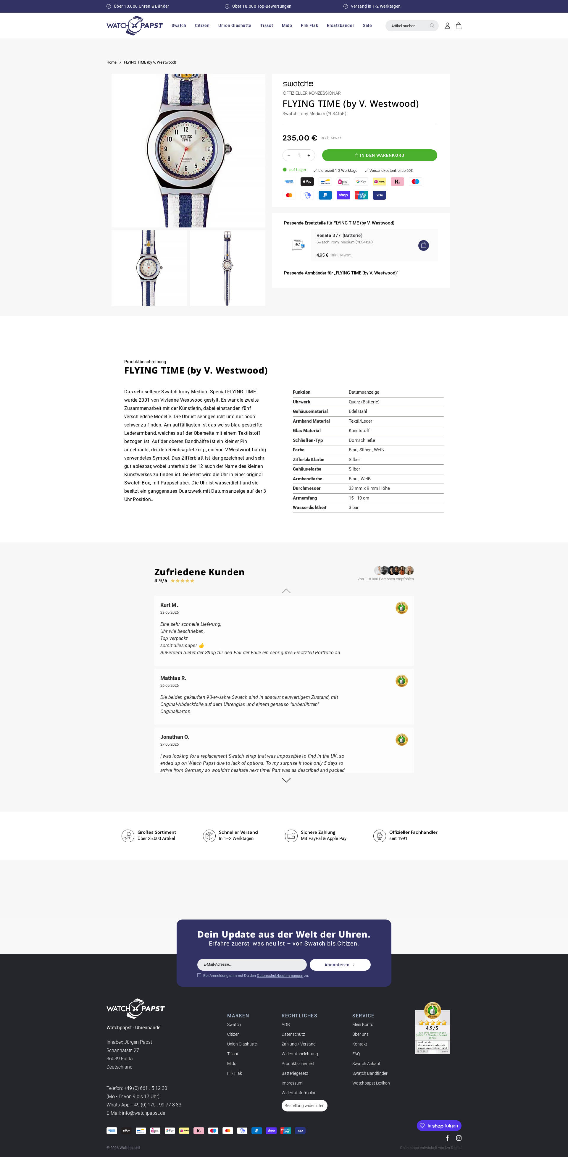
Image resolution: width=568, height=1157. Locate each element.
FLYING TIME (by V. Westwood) (150, 62)
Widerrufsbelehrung (300, 1053)
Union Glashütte (242, 1044)
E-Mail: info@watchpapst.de (135, 1113)
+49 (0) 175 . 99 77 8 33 (156, 1105)
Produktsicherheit (298, 1063)
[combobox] (412, 25)
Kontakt (359, 1044)
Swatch (234, 1024)
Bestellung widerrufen (305, 1105)
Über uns (360, 1034)
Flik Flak (234, 1073)
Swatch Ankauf (366, 1063)
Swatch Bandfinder (370, 1073)
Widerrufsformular (299, 1092)
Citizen (233, 1034)
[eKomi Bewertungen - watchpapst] (432, 1028)
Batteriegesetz (295, 1073)
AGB (286, 1024)
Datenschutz (293, 1034)
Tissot (232, 1053)
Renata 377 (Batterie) (340, 235)
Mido (231, 1063)
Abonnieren (337, 964)
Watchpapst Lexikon (371, 1083)
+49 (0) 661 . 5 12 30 (145, 1088)
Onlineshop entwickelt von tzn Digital (431, 1147)
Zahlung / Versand (299, 1044)
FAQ (356, 1053)
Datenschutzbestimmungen (280, 975)
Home (111, 62)
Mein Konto (362, 1024)
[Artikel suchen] (432, 25)
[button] (179, 25)
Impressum (292, 1083)
